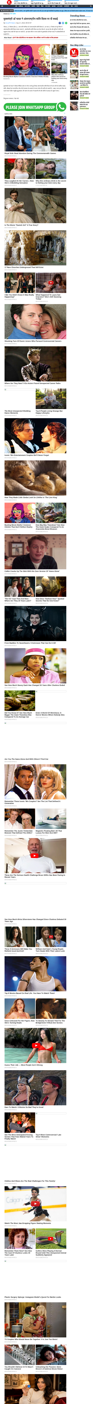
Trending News (77, 15)
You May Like (76, 45)
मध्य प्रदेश (47, 6)
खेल (72, 6)
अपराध (76, 6)
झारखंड (53, 6)
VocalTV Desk (10, 23)
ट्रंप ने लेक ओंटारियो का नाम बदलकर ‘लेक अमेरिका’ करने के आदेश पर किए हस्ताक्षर (35, 37)
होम (16, 6)
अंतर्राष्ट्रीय (66, 6)
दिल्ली (38, 6)
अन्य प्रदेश (59, 6)
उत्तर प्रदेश (27, 6)
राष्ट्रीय (33, 6)
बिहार (42, 6)
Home (6, 14)
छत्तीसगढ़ (21, 6)
